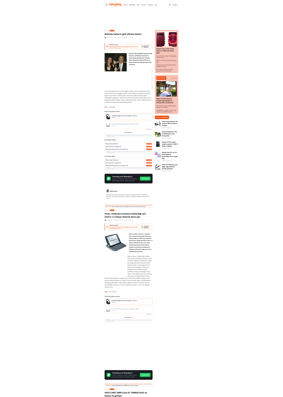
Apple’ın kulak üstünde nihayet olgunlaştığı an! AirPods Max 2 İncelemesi (164, 100)
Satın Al (113, 117)
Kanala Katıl (145, 178)
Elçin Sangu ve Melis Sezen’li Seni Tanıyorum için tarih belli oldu (164, 70)
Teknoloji (112, 30)
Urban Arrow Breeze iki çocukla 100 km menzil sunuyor (169, 123)
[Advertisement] (129, 334)
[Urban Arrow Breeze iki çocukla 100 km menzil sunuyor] (158, 123)
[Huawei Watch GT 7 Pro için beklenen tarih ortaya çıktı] (158, 134)
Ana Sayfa (106, 30)
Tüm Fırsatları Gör (128, 132)
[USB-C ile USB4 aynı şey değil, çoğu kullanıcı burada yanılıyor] (158, 167)
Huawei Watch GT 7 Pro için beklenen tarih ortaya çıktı (169, 134)
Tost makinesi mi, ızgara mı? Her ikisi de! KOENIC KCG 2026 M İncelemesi (166, 111)
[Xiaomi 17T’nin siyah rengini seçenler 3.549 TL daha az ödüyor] (158, 144)
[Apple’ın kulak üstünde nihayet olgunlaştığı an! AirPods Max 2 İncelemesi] (167, 89)
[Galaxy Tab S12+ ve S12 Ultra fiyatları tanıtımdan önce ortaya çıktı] (158, 154)
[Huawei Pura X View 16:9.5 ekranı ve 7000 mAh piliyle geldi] (166, 39)
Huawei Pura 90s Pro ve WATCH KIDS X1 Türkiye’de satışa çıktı (166, 65)
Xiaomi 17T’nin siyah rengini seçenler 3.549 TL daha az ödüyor (170, 144)
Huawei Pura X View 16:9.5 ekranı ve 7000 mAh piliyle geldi (165, 51)
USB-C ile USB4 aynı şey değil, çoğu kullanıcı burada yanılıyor (169, 167)
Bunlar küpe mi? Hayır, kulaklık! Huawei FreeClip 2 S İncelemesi (166, 106)
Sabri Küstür (109, 37)
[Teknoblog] (115, 5)
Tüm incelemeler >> (173, 78)
